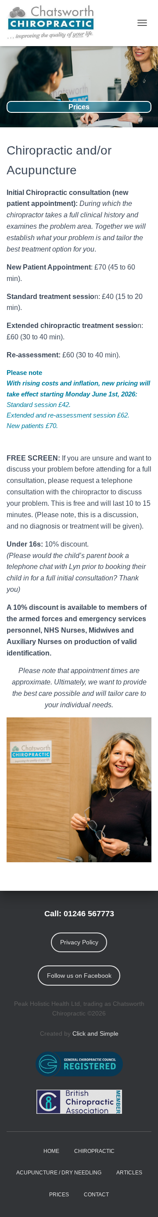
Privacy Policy (79, 942)
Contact (96, 1195)
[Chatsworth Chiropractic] (55, 23)
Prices (59, 1195)
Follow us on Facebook (79, 975)
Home (51, 1151)
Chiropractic (94, 1151)
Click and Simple (95, 1033)
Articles (129, 1173)
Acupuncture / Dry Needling (58, 1173)
